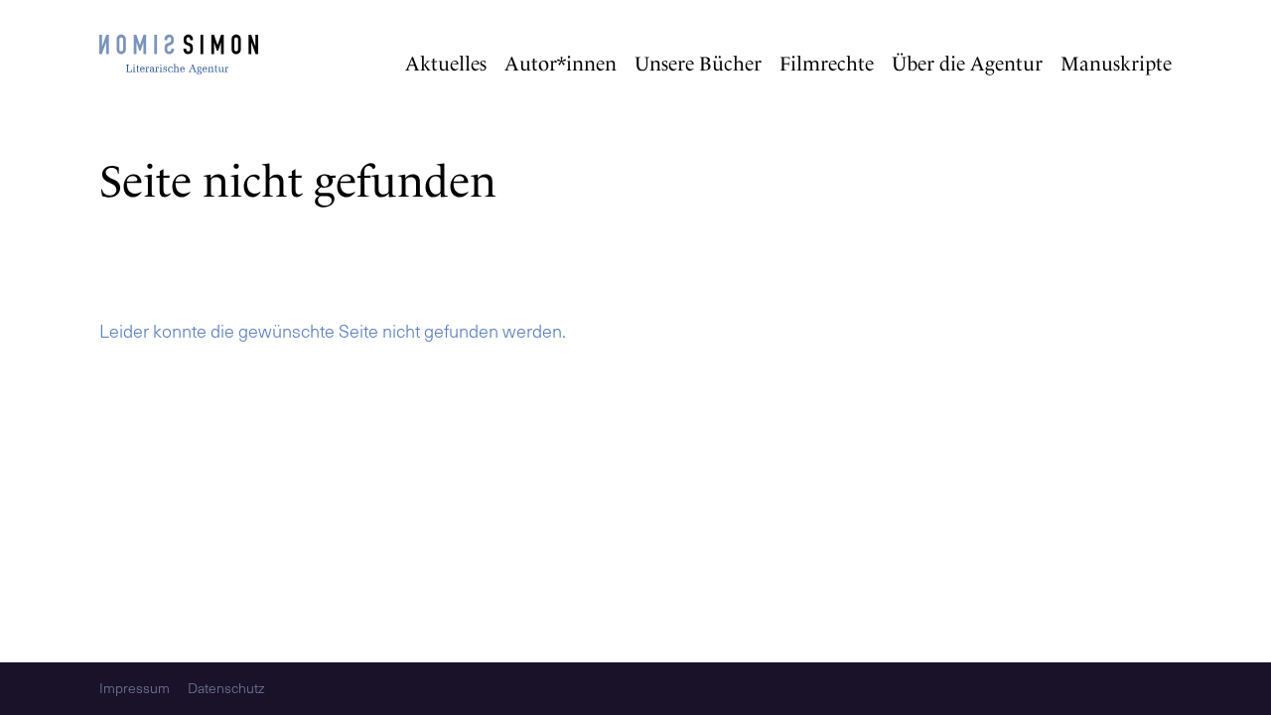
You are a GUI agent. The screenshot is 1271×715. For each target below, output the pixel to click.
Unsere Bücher (698, 63)
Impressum (134, 688)
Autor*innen (560, 63)
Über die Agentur (967, 63)
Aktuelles (446, 63)
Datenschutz (226, 688)
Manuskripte (1116, 63)
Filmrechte (826, 63)
